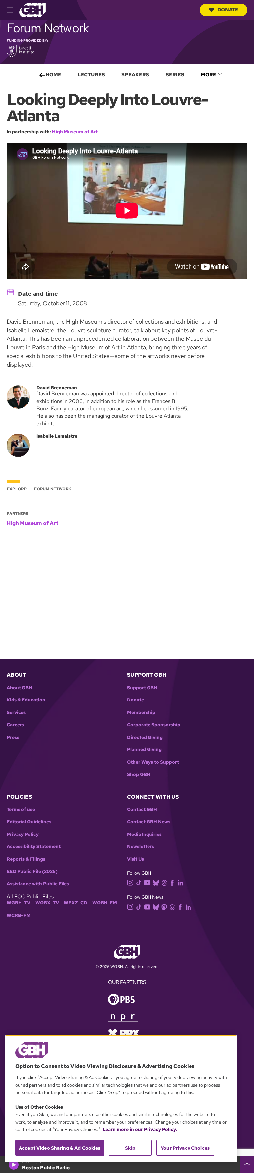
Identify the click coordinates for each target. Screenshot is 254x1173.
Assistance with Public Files (38, 884)
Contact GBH (142, 809)
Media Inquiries (144, 834)
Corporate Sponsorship (153, 725)
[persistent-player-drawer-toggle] (247, 1164)
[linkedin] (180, 882)
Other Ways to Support (153, 762)
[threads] (164, 882)
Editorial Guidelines (29, 822)
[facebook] (172, 882)
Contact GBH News (148, 822)
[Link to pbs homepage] (121, 998)
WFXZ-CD (75, 903)
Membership (141, 712)
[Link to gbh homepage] (32, 9)
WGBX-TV (47, 903)
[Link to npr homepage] (123, 1016)
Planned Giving (144, 749)
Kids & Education (26, 700)
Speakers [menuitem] (135, 74)
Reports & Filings (26, 859)
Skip (130, 1148)
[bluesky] (156, 882)
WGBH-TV (18, 903)
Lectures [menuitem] (91, 74)
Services (16, 712)
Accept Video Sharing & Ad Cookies (60, 1148)
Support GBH (142, 688)
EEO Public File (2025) (32, 871)
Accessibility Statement (34, 846)
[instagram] (130, 882)
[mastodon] (164, 906)
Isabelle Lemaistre (56, 436)
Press (13, 737)
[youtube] (147, 882)
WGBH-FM (104, 903)
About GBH (19, 688)
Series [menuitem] (175, 74)
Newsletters (140, 846)
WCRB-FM (19, 915)
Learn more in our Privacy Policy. (140, 1129)
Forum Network (52, 489)
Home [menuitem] (53, 74)
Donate (227, 9)
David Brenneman (56, 388)
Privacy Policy (23, 834)
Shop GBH (138, 774)
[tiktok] (139, 882)
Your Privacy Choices (185, 1148)
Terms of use (21, 809)
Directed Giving (145, 737)
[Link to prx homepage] (123, 1032)
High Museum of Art (75, 132)
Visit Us (135, 859)
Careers (15, 725)
